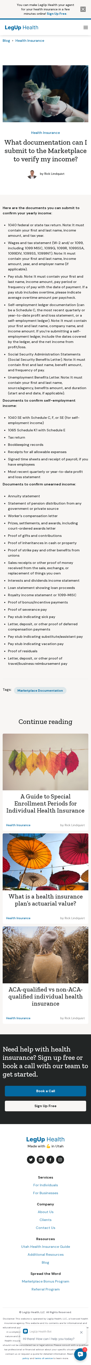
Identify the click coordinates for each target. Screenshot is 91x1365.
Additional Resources (46, 1254)
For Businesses (45, 1193)
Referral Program (46, 1289)
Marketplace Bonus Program (45, 1281)
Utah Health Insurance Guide (45, 1246)
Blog (6, 40)
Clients (45, 1219)
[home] (20, 27)
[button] (85, 27)
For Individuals (45, 1185)
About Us (45, 1212)
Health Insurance (29, 40)
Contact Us (45, 1227)
